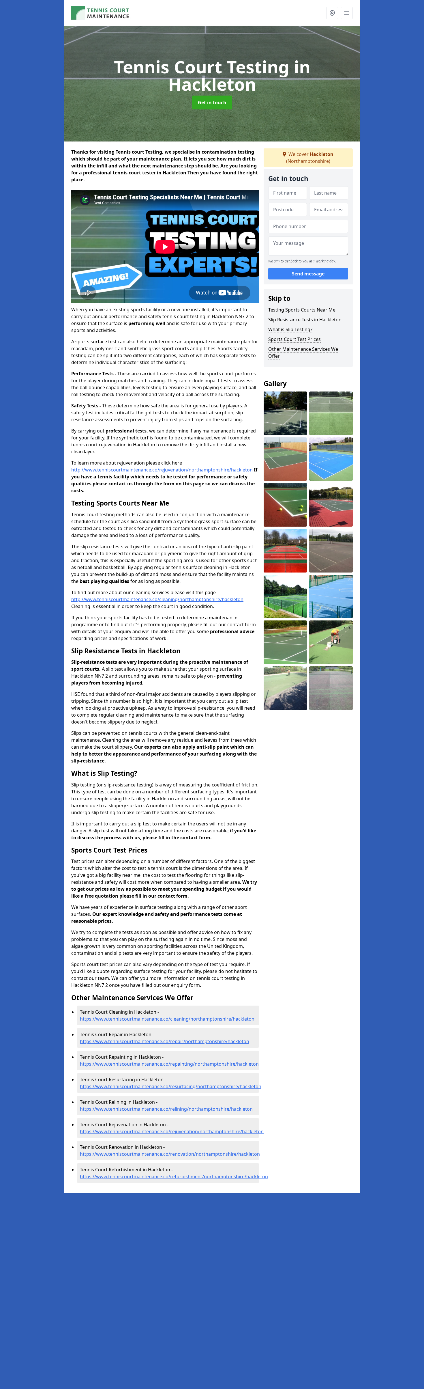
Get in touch (212, 102)
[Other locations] (332, 13)
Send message (308, 274)
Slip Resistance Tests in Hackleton (305, 319)
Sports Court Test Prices (294, 339)
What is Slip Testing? (290, 329)
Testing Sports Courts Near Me (301, 310)
